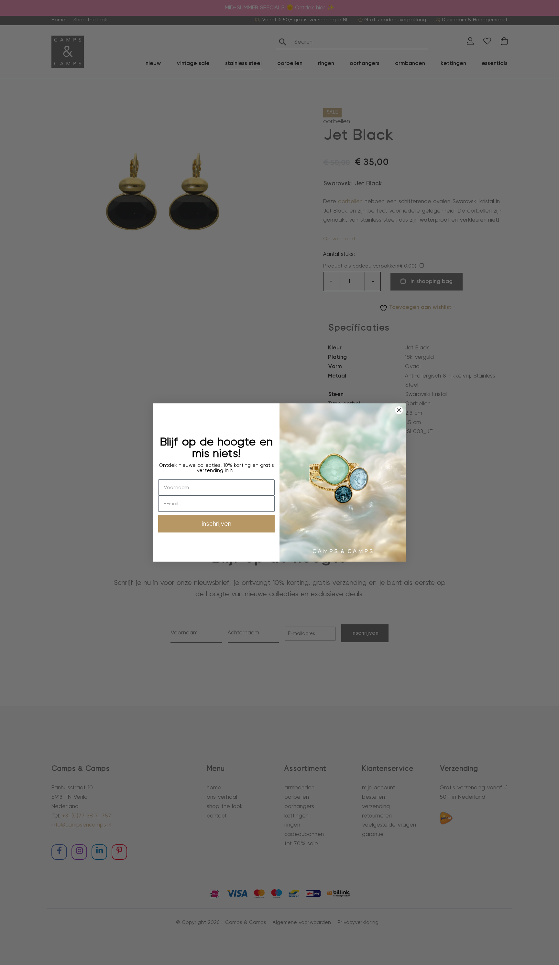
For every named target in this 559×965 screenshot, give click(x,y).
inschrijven (216, 524)
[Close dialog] (399, 410)
